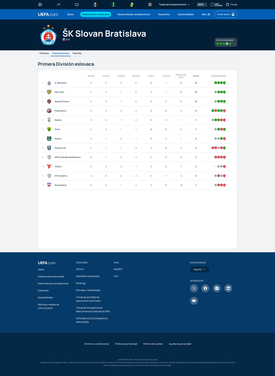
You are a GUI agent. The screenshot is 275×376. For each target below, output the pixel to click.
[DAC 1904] (50, 92)
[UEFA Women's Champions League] (76, 4)
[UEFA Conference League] (113, 4)
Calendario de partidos (87, 276)
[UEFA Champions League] (40, 4)
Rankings (81, 283)
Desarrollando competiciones (53, 283)
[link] (70, 14)
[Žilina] (50, 129)
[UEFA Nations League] (150, 4)
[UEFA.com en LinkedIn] (228, 291)
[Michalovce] (50, 148)
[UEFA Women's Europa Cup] (131, 4)
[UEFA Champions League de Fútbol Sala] (58, 4)
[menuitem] (71, 14)
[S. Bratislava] (50, 83)
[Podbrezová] (50, 110)
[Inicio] (47, 262)
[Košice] (50, 138)
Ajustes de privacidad (180, 343)
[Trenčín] (50, 166)
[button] (206, 14)
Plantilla (77, 53)
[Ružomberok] (50, 185)
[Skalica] (50, 120)
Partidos (44, 53)
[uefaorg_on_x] (194, 291)
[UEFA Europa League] (95, 4)
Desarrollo (43, 290)
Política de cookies (153, 343)
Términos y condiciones (96, 343)
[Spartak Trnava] (50, 101)
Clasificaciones (60, 53)
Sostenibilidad (45, 297)
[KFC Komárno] (50, 176)
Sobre (41, 269)
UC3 (116, 276)
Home (48, 14)
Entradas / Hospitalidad (88, 290)
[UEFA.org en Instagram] (217, 291)
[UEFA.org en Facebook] (205, 291)
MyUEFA (118, 269)
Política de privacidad (126, 343)
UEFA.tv (80, 269)
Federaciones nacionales (51, 276)
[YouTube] (194, 303)
